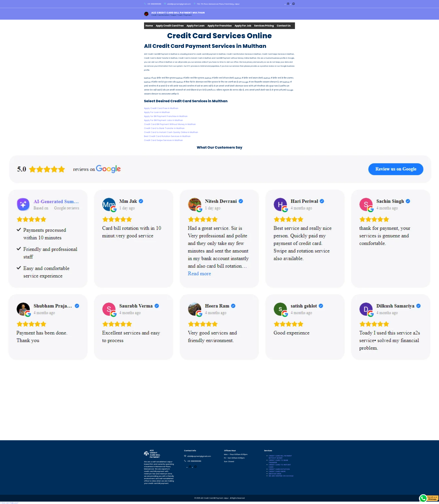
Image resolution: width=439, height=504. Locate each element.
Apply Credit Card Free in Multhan (161, 108)
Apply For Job (243, 25)
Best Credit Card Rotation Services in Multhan (167, 136)
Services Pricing (264, 25)
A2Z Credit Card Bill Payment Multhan (178, 12)
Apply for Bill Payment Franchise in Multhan (165, 116)
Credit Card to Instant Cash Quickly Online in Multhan (171, 132)
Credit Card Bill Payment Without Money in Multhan (170, 124)
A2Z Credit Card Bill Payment (155, 453)
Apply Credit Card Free (170, 25)
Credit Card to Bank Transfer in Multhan (164, 128)
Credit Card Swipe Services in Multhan (163, 140)
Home (149, 25)
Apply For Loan (196, 25)
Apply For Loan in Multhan (157, 112)
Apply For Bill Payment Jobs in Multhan (163, 120)
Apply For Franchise (219, 25)
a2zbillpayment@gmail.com (199, 456)
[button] (9, 503)
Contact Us (284, 25)
